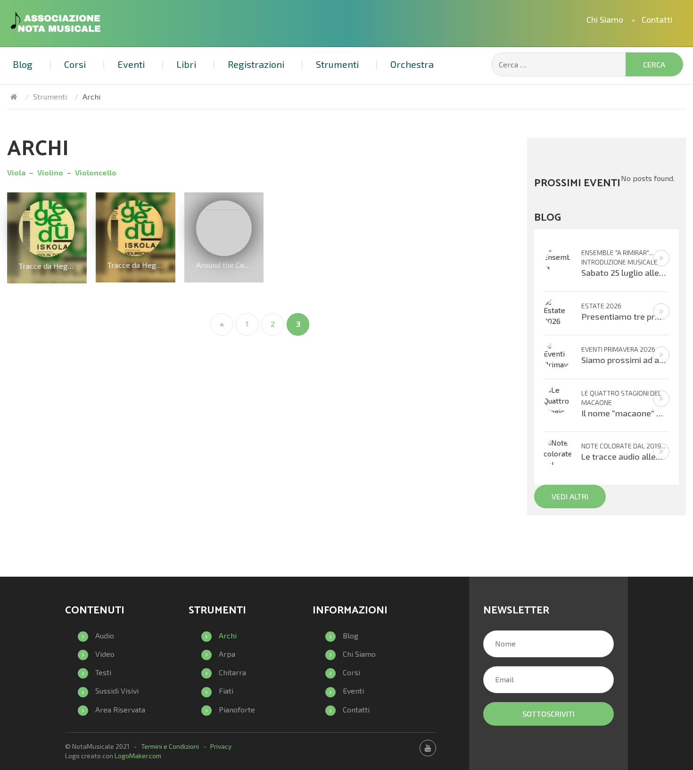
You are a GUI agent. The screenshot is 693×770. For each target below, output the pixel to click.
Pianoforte (237, 709)
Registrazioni (256, 64)
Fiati (226, 690)
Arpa (227, 653)
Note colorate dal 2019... (623, 446)
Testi (103, 672)
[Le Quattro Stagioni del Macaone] (558, 410)
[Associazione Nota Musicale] (13, 96)
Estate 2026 (601, 306)
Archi (228, 635)
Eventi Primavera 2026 (618, 349)
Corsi (75, 64)
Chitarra (232, 672)
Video (105, 653)
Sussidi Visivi (117, 690)
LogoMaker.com (138, 756)
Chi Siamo (604, 19)
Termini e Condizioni (170, 746)
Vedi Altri (570, 496)
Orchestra (412, 64)
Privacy (220, 746)
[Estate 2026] (558, 310)
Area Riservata (120, 709)
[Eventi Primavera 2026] (558, 359)
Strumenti (337, 64)
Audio (104, 635)
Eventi (131, 64)
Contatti (657, 19)
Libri (186, 64)
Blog (23, 64)
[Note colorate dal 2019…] (558, 458)
